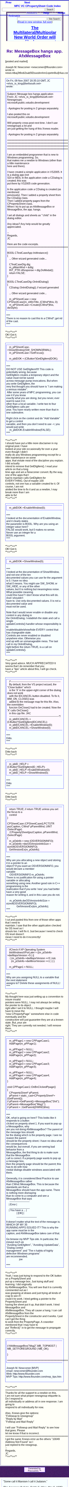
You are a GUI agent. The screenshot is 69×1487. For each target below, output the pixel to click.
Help (46, 12)
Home (61, 12)
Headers (32, 12)
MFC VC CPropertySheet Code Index (37, 6)
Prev (8, 2)
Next (27, 2)
